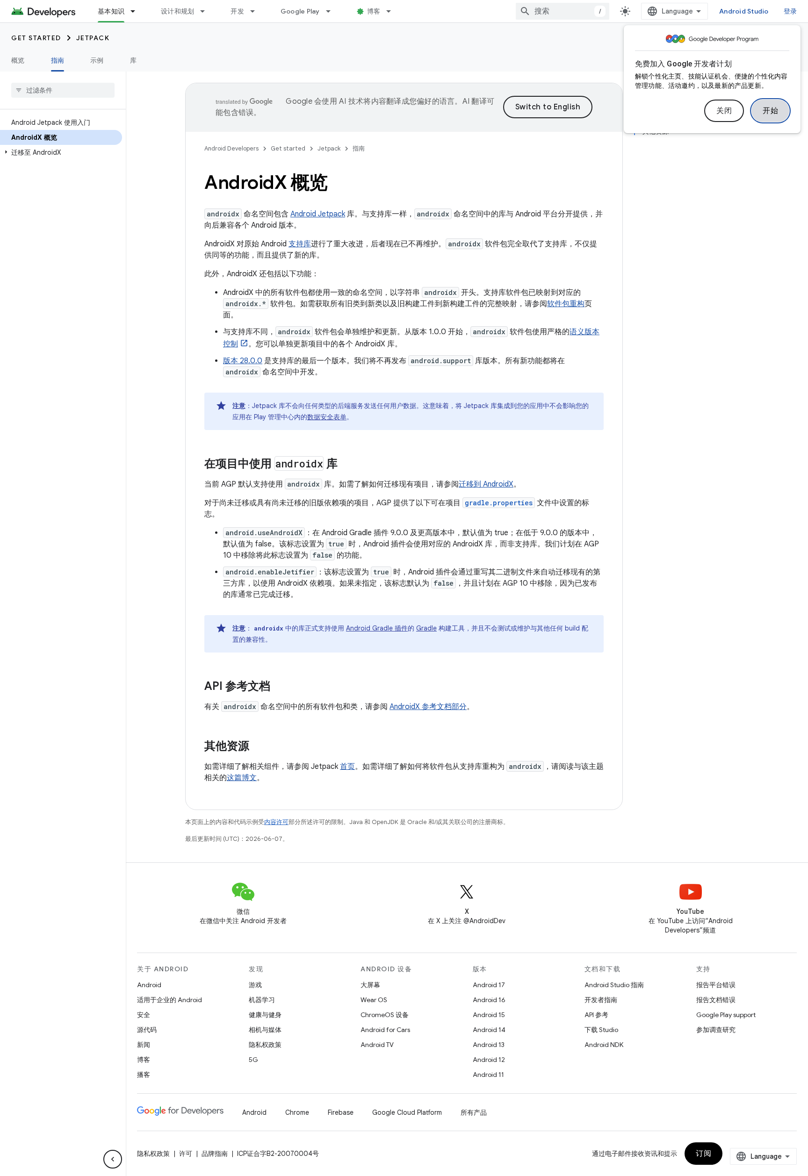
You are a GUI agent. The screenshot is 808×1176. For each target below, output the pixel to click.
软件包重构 (565, 303)
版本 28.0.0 (242, 361)
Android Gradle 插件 (377, 628)
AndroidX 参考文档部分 (428, 706)
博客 (374, 11)
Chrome (297, 1112)
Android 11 (488, 1074)
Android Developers (231, 148)
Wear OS (374, 1000)
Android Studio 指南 (614, 985)
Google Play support (726, 1015)
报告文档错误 (716, 1000)
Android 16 (489, 1000)
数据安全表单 (326, 417)
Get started (36, 38)
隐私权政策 (265, 1044)
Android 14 (489, 1029)
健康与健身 (265, 1015)
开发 (237, 11)
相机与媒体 (265, 1029)
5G (253, 1059)
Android (149, 985)
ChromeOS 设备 (385, 1015)
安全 (143, 1015)
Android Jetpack (317, 214)
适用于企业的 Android (169, 1000)
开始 (770, 110)
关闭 (724, 110)
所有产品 (474, 1112)
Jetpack (93, 38)
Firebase (341, 1112)
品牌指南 (215, 1153)
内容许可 (276, 822)
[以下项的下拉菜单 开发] (256, 11)
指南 (58, 60)
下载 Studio (601, 1029)
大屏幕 (370, 985)
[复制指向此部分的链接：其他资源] (258, 747)
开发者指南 (600, 1000)
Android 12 (489, 1059)
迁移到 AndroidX (486, 484)
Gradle (426, 628)
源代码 (147, 1029)
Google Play (300, 11)
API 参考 (596, 1015)
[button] (61, 152)
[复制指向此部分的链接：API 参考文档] (279, 687)
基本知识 (111, 11)
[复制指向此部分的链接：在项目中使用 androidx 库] (347, 464)
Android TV (377, 1044)
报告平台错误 (716, 985)
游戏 (255, 985)
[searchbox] (63, 90)
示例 (97, 60)
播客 (143, 1074)
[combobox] (562, 11)
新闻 (143, 1044)
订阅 (703, 1153)
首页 (347, 766)
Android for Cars (385, 1029)
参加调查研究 (716, 1029)
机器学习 (262, 1000)
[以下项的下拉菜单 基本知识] (137, 11)
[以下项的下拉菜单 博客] (392, 11)
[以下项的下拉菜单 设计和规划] (206, 11)
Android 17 (489, 985)
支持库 (300, 244)
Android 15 (489, 1015)
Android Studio (744, 11)
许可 (185, 1153)
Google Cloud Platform (407, 1112)
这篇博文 (242, 777)
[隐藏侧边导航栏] (112, 1159)
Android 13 (489, 1044)
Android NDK (603, 1044)
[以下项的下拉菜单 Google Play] (332, 11)
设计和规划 (177, 11)
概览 (18, 60)
